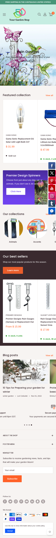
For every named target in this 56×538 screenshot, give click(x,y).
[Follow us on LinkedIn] (32, 501)
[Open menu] (4, 14)
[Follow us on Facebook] (5, 501)
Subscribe (12, 478)
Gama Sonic (11, 135)
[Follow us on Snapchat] (38, 501)
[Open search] (39, 14)
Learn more (13, 270)
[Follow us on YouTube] (27, 501)
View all (49, 95)
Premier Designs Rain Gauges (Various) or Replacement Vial (20, 320)
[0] (51, 14)
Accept (10, 531)
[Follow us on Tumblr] (43, 501)
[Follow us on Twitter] (10, 501)
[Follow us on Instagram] (16, 501)
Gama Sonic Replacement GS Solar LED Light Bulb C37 (20, 140)
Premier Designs (14, 315)
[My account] (45, 14)
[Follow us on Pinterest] (21, 501)
